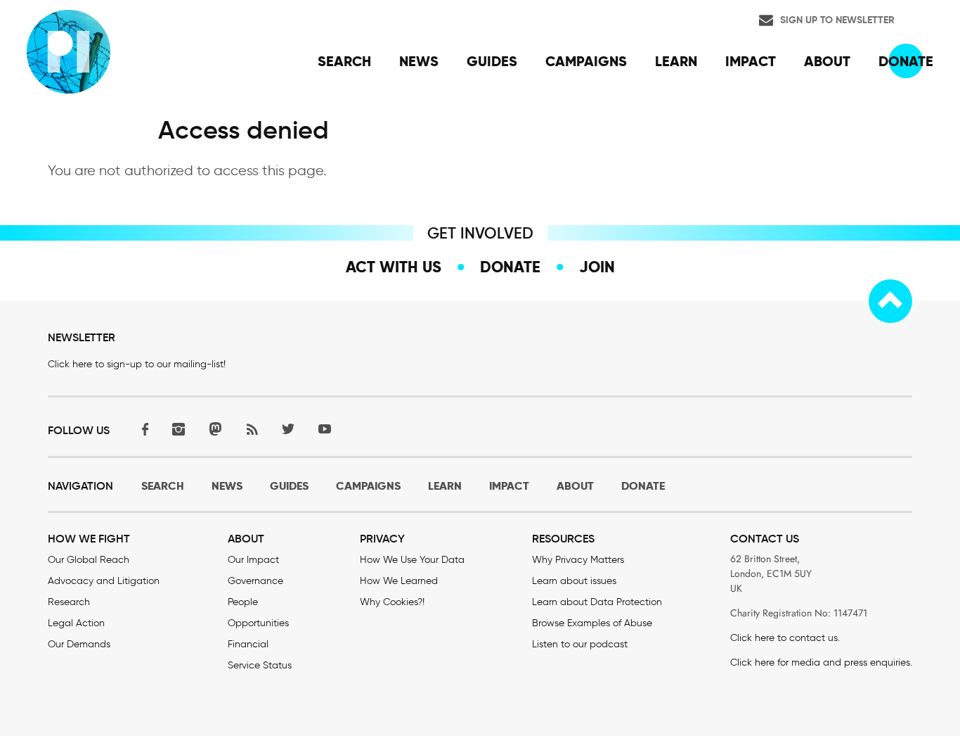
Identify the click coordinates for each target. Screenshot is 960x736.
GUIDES (289, 485)
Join (597, 267)
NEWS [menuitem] (419, 61)
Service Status (260, 665)
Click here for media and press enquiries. (821, 662)
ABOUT (575, 485)
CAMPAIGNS (368, 485)
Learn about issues (574, 581)
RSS (251, 429)
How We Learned (399, 581)
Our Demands (79, 644)
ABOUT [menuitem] (827, 61)
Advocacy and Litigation (104, 581)
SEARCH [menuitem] (344, 61)
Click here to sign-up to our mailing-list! (137, 364)
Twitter (288, 429)
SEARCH (162, 485)
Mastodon (215, 429)
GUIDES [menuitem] (492, 61)
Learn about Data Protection (597, 602)
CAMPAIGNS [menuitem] (586, 61)
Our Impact (253, 560)
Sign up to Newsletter (837, 19)
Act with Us (393, 267)
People (243, 602)
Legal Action (76, 623)
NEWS (227, 485)
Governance (255, 581)
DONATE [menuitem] (905, 61)
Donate (510, 267)
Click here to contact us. (785, 638)
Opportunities (258, 623)
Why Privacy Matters (578, 560)
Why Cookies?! (392, 602)
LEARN (445, 485)
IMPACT (509, 485)
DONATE (643, 485)
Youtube (324, 429)
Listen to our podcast (580, 644)
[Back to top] (890, 301)
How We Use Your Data (412, 560)
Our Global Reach (88, 560)
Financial (248, 644)
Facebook (142, 429)
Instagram (178, 429)
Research (69, 602)
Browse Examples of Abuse (592, 623)
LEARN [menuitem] (676, 61)
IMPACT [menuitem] (750, 61)
